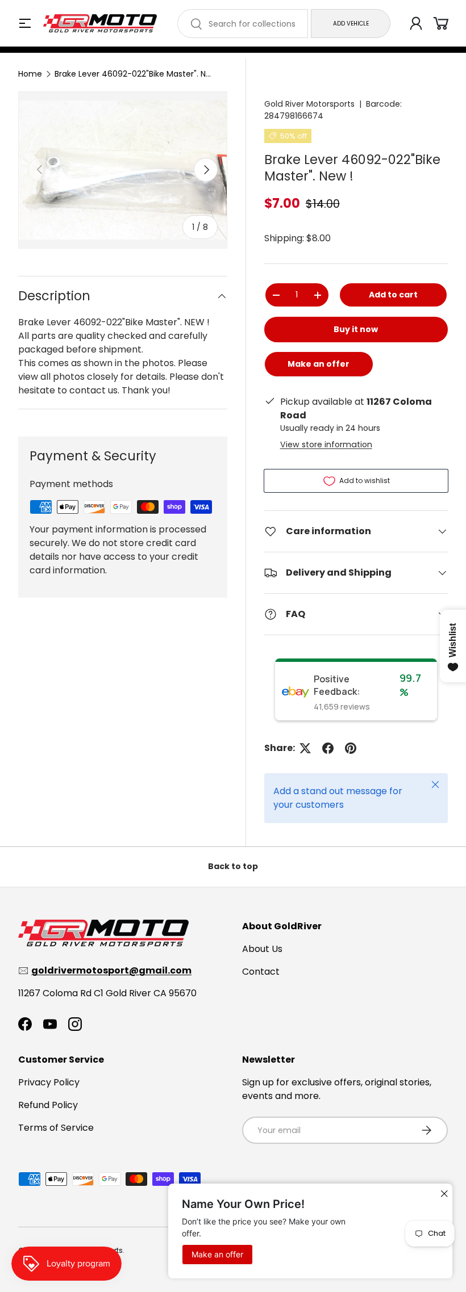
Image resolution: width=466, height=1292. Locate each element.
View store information (326, 444)
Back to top (233, 866)
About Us (262, 948)
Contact (261, 971)
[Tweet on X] (305, 748)
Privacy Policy (49, 1082)
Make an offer (319, 367)
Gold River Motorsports (309, 104)
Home (30, 74)
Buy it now (356, 329)
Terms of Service (56, 1127)
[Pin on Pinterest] (350, 748)
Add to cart (393, 294)
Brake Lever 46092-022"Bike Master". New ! (134, 74)
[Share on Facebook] (328, 748)
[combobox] (242, 23)
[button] (440, 23)
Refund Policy (48, 1104)
